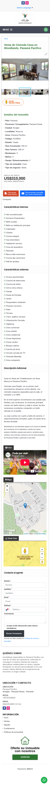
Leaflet (26, 533)
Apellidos (8, 589)
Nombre (7, 581)
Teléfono (7, 605)
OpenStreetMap (41, 533)
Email (6, 597)
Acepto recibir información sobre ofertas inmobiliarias (22, 627)
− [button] (7, 490)
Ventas (7, 721)
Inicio (6, 39)
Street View (14, 102)
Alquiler (7, 725)
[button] (46, 54)
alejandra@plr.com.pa (12, 704)
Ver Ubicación (24, 556)
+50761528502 (9, 698)
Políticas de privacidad (13, 732)
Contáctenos (9, 728)
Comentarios (9, 614)
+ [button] (7, 486)
